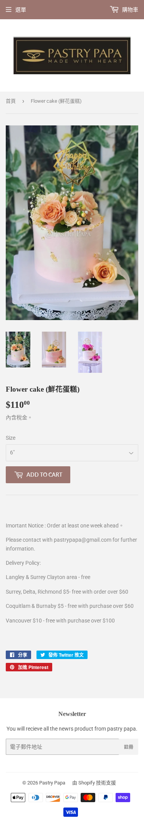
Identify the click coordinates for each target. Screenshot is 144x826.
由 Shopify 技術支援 (94, 783)
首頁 (11, 101)
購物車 (129, 10)
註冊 (128, 747)
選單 (20, 10)
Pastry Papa (52, 783)
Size (10, 438)
